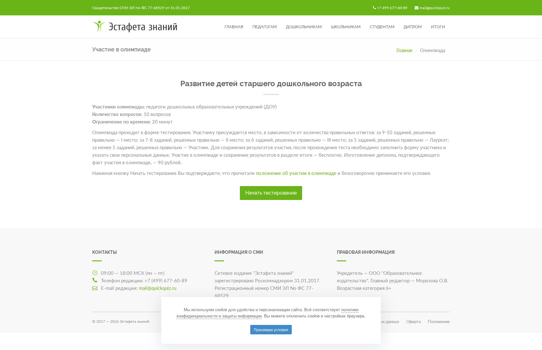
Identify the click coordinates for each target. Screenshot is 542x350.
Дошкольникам (303, 26)
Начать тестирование (271, 193)
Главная (234, 26)
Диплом (413, 26)
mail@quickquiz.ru (434, 7)
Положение (439, 321)
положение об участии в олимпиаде (296, 173)
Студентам (382, 26)
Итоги (438, 26)
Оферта (413, 321)
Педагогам (264, 26)
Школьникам (345, 26)
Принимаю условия (271, 329)
